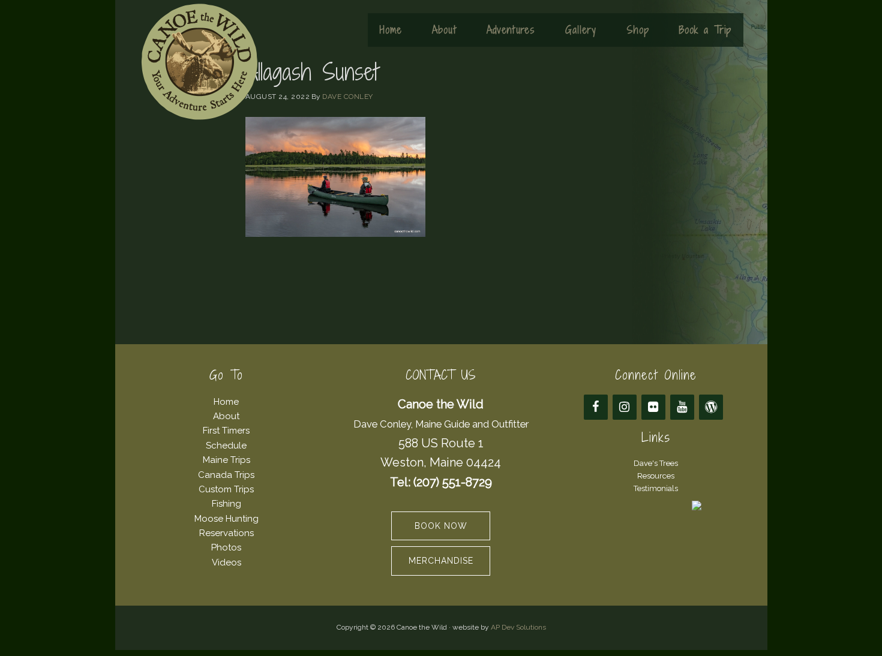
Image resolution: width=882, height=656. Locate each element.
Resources (655, 475)
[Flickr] (653, 407)
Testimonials (656, 488)
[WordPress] (711, 407)
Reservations (226, 533)
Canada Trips (226, 475)
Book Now (441, 526)
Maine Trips (226, 460)
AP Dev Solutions (518, 627)
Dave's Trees (656, 463)
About (226, 416)
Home (226, 401)
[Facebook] (596, 407)
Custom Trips (226, 489)
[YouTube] (682, 407)
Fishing (226, 503)
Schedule (226, 445)
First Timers (226, 430)
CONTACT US (441, 375)
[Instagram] (625, 407)
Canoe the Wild (199, 62)
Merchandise (441, 560)
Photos (226, 547)
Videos (226, 562)
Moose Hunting (226, 518)
